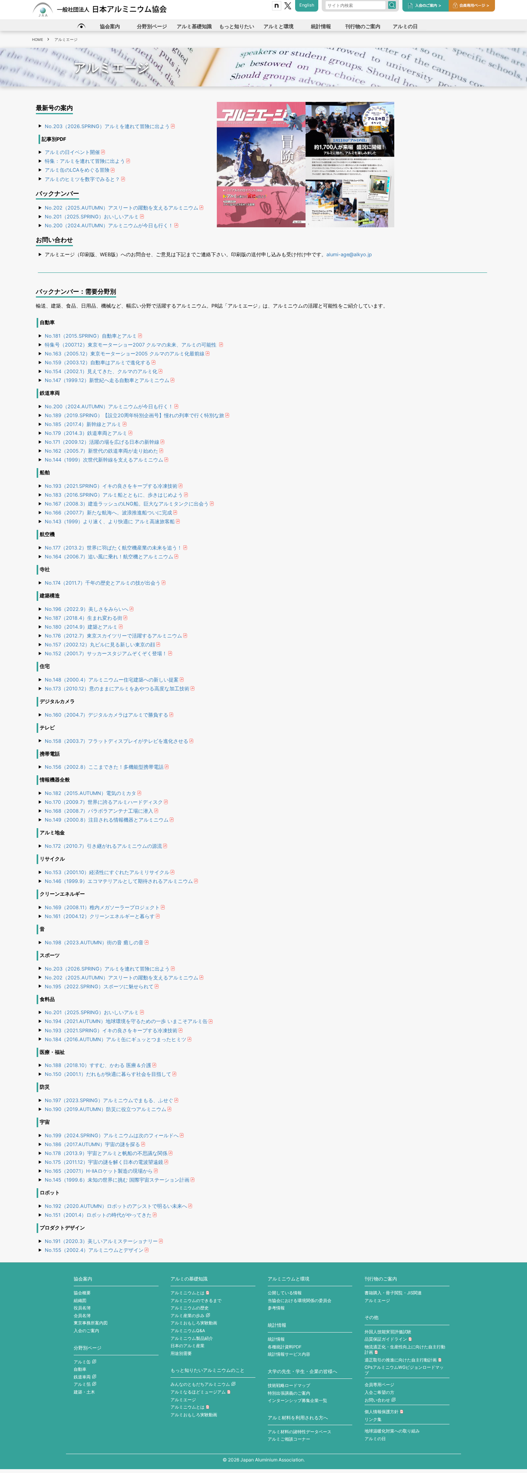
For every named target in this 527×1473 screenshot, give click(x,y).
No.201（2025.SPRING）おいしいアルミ (92, 217)
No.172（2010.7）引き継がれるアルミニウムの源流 (103, 846)
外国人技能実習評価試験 (388, 1331)
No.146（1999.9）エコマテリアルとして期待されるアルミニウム (119, 881)
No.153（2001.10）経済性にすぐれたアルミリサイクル (107, 872)
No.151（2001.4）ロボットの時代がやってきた (98, 1215)
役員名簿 (82, 1308)
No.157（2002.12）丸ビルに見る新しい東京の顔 (100, 645)
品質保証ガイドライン (386, 1339)
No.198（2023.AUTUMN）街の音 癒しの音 (94, 942)
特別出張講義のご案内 (289, 1393)
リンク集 (373, 1419)
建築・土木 (84, 1392)
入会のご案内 (86, 1330)
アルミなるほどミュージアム (198, 1392)
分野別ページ (87, 1348)
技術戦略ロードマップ (289, 1385)
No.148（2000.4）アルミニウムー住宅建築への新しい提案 (112, 680)
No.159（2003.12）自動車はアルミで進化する (97, 362)
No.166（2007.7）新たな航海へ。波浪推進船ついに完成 (108, 513)
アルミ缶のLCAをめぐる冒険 (77, 170)
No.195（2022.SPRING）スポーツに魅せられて (99, 986)
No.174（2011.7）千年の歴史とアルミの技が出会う (102, 583)
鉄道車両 (82, 1377)
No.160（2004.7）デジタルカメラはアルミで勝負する (106, 715)
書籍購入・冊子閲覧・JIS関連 (393, 1292)
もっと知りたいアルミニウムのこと (208, 1370)
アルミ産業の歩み (187, 1315)
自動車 (80, 1369)
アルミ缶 (82, 1362)
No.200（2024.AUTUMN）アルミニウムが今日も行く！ (109, 225)
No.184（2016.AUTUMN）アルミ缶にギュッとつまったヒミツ (115, 1039)
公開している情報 (285, 1292)
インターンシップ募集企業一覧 (297, 1400)
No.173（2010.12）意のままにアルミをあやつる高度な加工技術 (117, 689)
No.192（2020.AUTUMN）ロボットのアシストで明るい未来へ (116, 1206)
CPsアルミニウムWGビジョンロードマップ (404, 1370)
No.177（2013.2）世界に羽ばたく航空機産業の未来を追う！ (113, 548)
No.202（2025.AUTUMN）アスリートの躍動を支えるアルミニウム (121, 208)
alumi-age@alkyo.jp (349, 254)
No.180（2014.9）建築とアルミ (81, 627)
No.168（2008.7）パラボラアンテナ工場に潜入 (99, 811)
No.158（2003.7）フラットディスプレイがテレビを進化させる (116, 741)
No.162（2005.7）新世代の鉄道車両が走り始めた (101, 451)
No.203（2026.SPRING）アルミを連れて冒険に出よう (107, 126)
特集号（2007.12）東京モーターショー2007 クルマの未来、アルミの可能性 (131, 345)
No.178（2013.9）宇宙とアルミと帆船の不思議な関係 (106, 1153)
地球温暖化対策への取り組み (392, 1431)
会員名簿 (82, 1315)
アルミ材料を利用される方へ (298, 1418)
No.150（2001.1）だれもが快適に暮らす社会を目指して (108, 1074)
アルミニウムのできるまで (196, 1300)
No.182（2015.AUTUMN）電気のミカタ (90, 793)
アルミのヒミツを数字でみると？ (82, 179)
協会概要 (82, 1292)
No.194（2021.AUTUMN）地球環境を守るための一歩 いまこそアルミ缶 (126, 1021)
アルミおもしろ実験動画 (194, 1323)
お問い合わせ (377, 1400)
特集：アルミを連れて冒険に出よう (85, 161)
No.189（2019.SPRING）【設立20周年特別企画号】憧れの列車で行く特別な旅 (134, 415)
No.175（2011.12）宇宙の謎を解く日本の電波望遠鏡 (104, 1162)
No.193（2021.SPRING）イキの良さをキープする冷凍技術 (111, 486)
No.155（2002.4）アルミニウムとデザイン (94, 1250)
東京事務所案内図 (91, 1323)
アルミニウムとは (187, 1292)
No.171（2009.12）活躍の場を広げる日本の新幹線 (102, 442)
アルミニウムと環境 (288, 1279)
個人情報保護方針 (382, 1411)
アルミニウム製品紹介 (192, 1338)
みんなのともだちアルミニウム (200, 1384)
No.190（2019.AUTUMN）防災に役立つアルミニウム (105, 1109)
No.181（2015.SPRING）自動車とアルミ (91, 336)
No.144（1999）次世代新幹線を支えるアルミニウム (104, 460)
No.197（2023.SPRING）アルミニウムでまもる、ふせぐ (109, 1100)
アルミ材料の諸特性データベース (299, 1431)
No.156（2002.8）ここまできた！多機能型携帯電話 (104, 767)
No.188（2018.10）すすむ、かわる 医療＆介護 (98, 1065)
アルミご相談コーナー (289, 1439)
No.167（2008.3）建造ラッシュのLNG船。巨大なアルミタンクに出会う (127, 504)
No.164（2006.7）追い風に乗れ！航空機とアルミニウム (109, 557)
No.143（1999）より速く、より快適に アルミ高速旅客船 (110, 521)
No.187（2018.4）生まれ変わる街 (83, 618)
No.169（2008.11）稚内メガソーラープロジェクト (102, 907)
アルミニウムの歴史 (190, 1308)
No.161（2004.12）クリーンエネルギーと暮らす (100, 916)
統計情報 (277, 1325)
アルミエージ (183, 1399)
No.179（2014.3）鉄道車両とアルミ (86, 433)
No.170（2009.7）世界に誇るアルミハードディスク (104, 802)
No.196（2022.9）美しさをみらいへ (86, 609)
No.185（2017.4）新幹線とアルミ (83, 424)
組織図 (80, 1300)
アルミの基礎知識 (189, 1279)
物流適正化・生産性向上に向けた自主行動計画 (405, 1349)
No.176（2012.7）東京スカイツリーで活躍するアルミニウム (113, 636)
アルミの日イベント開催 (72, 152)
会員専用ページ (379, 1384)
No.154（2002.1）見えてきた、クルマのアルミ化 (101, 371)
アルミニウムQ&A (188, 1330)
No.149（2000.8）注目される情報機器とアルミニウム (107, 820)
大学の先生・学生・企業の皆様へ (302, 1371)
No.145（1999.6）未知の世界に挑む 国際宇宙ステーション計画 (117, 1180)
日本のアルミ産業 (187, 1345)
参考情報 (276, 1308)
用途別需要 (181, 1353)
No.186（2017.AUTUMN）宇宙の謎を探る (92, 1144)
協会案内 (83, 1279)
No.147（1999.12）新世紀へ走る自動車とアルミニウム (107, 380)
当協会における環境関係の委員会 (299, 1300)
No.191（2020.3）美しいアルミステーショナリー (101, 1241)
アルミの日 (375, 1438)
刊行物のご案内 (381, 1279)
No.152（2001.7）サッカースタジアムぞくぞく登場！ (106, 653)
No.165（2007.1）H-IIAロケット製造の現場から (99, 1171)
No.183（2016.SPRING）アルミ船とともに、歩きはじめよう (114, 495)
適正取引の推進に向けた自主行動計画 (401, 1360)
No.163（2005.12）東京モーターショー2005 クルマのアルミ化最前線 (124, 354)
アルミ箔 (82, 1384)
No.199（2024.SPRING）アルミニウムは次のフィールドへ (112, 1135)
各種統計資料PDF (285, 1347)
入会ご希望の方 (379, 1392)
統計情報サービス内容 (289, 1354)
